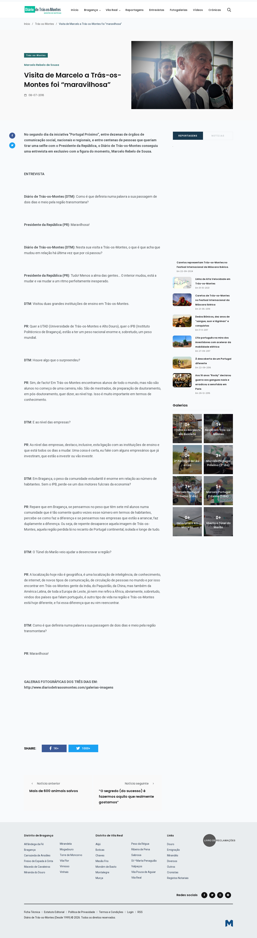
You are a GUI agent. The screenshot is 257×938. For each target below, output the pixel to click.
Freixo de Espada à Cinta (38, 861)
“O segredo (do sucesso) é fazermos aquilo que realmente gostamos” (126, 797)
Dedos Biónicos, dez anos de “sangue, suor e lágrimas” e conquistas (212, 321)
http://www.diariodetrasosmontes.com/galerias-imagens (68, 687)
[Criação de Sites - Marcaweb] (229, 923)
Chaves (100, 855)
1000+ (86, 748)
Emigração (173, 849)
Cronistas (172, 872)
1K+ (56, 748)
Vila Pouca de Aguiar (143, 871)
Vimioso (64, 866)
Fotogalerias (178, 10)
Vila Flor (64, 860)
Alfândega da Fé (34, 844)
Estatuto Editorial (54, 912)
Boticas (100, 849)
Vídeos (198, 10)
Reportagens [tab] (187, 135)
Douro (170, 844)
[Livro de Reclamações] (220, 840)
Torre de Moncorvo (71, 855)
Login (130, 912)
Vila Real (112, 10)
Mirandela (66, 843)
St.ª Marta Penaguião (144, 860)
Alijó (98, 844)
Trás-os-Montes (44, 23)
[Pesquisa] (229, 10)
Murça (99, 878)
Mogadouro (67, 849)
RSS (140, 912)
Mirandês (172, 855)
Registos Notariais (178, 878)
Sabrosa (136, 855)
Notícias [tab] (217, 135)
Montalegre (102, 872)
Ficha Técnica (32, 912)
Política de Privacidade (81, 912)
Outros (171, 866)
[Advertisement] (205, 202)
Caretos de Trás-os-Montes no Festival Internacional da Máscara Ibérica (212, 300)
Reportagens (134, 10)
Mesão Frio (102, 861)
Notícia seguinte (137, 783)
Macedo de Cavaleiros (37, 866)
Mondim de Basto (106, 866)
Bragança (91, 10)
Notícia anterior (48, 783)
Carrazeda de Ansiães (37, 855)
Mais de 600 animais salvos (53, 791)
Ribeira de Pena (140, 849)
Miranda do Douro (34, 872)
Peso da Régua (140, 843)
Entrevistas (156, 10)
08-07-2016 (36, 95)
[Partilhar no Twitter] (12, 145)
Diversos (172, 861)
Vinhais (64, 871)
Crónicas (214, 10)
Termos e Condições (111, 912)
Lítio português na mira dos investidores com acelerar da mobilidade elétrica (213, 342)
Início (74, 10)
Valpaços (136, 866)
